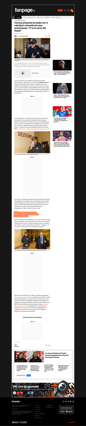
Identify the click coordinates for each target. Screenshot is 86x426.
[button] (49, 36)
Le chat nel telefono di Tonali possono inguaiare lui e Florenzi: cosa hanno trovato (57, 355)
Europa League (39, 17)
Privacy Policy (38, 409)
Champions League (31, 17)
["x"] (25, 392)
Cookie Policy (38, 411)
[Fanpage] (16, 401)
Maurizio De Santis (24, 36)
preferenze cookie (38, 417)
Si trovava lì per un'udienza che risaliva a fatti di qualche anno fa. (33, 129)
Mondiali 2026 (58, 17)
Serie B (52, 17)
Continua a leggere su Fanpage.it (32, 317)
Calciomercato (47, 17)
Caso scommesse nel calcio (20, 20)
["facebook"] (28, 392)
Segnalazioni (37, 407)
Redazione (37, 415)
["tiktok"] (14, 392)
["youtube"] (21, 392)
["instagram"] (18, 392)
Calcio (18, 17)
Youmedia (37, 405)
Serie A (25, 17)
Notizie (18, 342)
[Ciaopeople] (71, 422)
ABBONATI (60, 10)
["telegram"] (32, 392)
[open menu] (13, 17)
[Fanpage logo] (23, 10)
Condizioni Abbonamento (40, 413)
